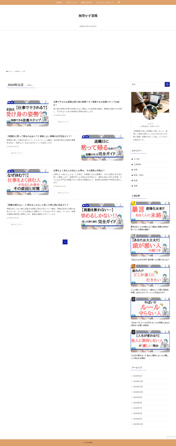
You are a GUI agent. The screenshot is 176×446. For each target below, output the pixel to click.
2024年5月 (137, 419)
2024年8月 (137, 403)
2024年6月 (137, 413)
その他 (136, 159)
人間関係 (137, 164)
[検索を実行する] (167, 84)
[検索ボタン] (119, 2)
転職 (135, 180)
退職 (135, 186)
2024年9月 (137, 397)
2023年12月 (138, 424)
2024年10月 (138, 392)
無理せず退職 (88, 15)
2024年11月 (138, 387)
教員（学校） (139, 175)
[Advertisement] (88, 49)
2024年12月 (138, 381)
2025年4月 (137, 376)
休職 (135, 170)
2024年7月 (137, 408)
